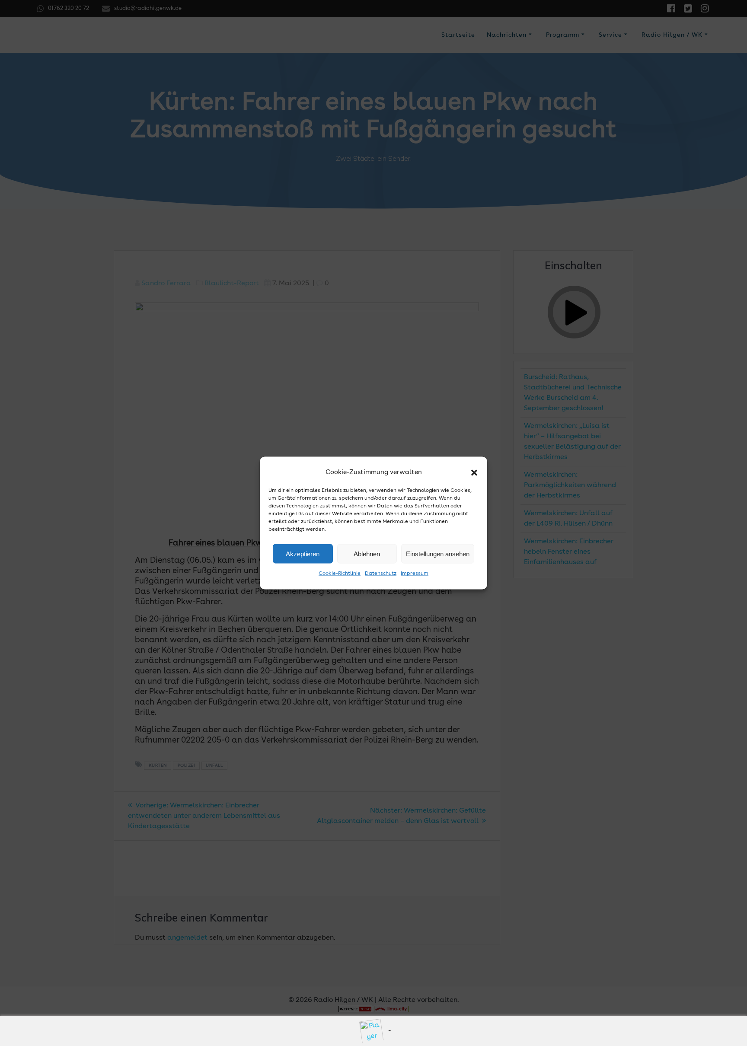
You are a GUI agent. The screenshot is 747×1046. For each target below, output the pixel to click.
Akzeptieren (302, 553)
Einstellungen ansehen (437, 553)
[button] (474, 473)
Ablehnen (367, 553)
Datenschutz (380, 573)
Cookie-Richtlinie (340, 573)
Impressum (414, 573)
